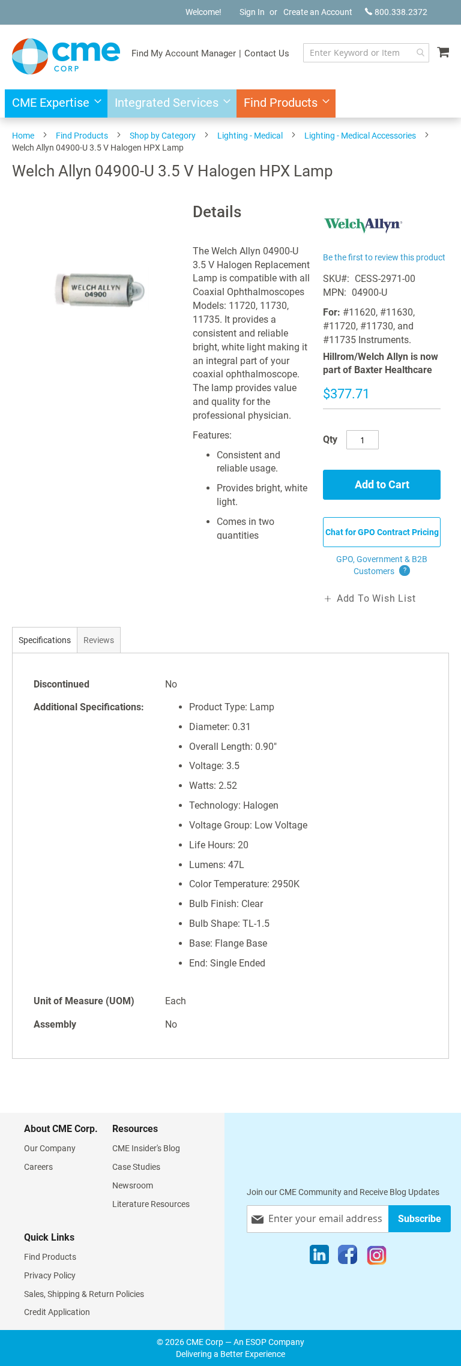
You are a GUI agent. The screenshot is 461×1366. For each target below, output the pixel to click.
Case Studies (136, 1167)
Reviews (98, 640)
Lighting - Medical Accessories (360, 135)
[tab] (44, 640)
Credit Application (57, 1312)
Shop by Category (163, 135)
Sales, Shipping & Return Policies (84, 1294)
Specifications (45, 640)
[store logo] (66, 56)
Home (23, 135)
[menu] (230, 103)
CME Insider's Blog (146, 1148)
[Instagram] (376, 1257)
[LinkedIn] (319, 1257)
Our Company (50, 1148)
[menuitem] (53, 103)
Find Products (82, 135)
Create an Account (317, 12)
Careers (38, 1167)
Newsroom (132, 1185)
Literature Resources (151, 1204)
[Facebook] (347, 1257)
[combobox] (366, 52)
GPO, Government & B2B (381, 565)
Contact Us (266, 53)
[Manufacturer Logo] (363, 242)
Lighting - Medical (250, 135)
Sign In (252, 12)
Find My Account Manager (183, 53)
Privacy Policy (50, 1275)
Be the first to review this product (384, 257)
